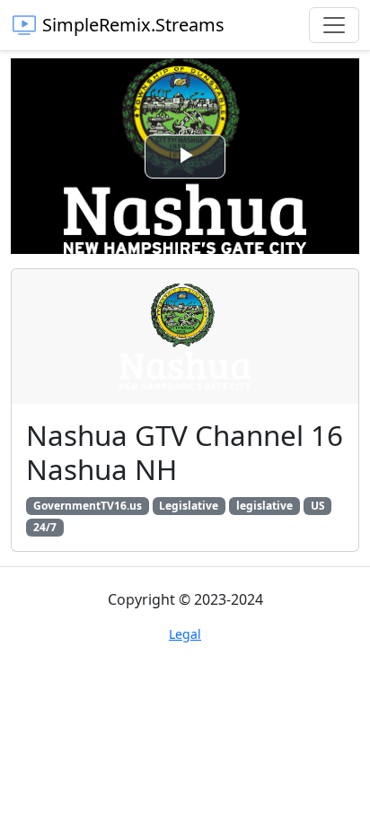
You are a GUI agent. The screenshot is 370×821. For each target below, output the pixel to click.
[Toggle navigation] (334, 25)
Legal (185, 633)
